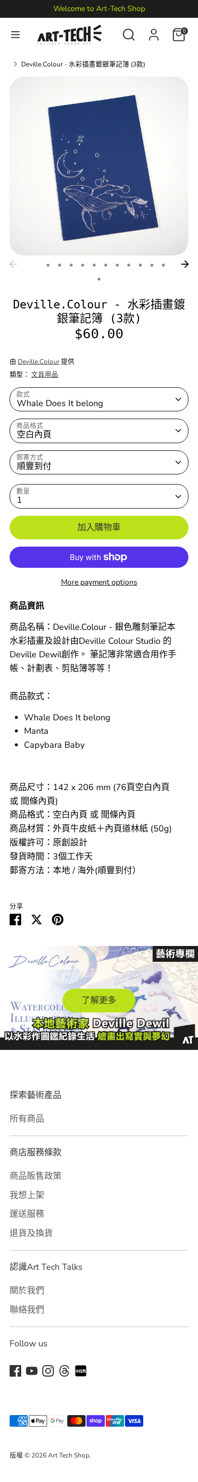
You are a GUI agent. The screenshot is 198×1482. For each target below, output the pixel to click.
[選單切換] (15, 35)
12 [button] (163, 265)
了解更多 (99, 1000)
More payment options (99, 582)
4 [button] (71, 265)
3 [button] (59, 265)
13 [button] (99, 279)
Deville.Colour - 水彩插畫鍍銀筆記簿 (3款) (83, 64)
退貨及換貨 (31, 1233)
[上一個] (13, 264)
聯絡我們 (27, 1309)
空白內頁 (34, 434)
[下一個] (185, 264)
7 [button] (105, 265)
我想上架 (27, 1195)
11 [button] (151, 265)
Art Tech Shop (68, 1455)
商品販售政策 (36, 1176)
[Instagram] (48, 1371)
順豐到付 (34, 466)
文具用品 (44, 374)
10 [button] (140, 265)
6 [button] (94, 265)
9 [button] (128, 265)
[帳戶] (153, 32)
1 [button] (35, 265)
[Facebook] (15, 1371)
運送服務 (27, 1214)
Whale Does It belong (60, 403)
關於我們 (27, 1290)
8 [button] (117, 265)
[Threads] (64, 1371)
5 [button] (82, 265)
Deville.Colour (39, 361)
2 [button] (48, 265)
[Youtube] (31, 1371)
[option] (99, 166)
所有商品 (27, 1118)
